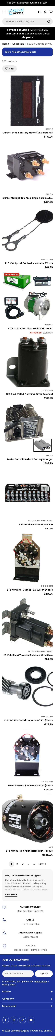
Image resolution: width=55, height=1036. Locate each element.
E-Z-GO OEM (47, 259)
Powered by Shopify (41, 1030)
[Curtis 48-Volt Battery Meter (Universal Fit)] (27, 101)
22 (34, 864)
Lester (49, 455)
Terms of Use (40, 981)
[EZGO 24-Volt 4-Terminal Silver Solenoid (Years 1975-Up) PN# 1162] (27, 362)
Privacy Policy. (9, 984)
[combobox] (27, 21)
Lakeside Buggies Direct (40, 521)
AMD (51, 847)
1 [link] (11, 864)
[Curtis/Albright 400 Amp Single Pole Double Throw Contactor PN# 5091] (27, 166)
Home (5, 43)
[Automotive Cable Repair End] (27, 492)
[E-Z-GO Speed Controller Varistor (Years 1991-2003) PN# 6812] (27, 231)
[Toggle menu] (4, 12)
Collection (18, 43)
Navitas (48, 324)
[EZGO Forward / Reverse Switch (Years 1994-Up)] (27, 753)
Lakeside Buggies (20, 1030)
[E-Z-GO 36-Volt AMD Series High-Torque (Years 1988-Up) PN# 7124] (27, 819)
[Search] (48, 21)
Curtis (49, 129)
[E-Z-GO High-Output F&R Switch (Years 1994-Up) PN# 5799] (27, 558)
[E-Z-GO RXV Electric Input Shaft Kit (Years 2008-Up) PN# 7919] (27, 688)
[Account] (45, 12)
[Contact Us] (39, 12)
